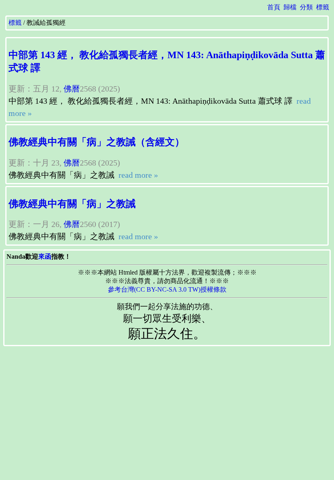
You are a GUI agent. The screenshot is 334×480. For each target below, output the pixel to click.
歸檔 (290, 7)
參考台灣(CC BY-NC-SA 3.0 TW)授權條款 (167, 289)
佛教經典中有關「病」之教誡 (72, 204)
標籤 (322, 7)
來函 (44, 256)
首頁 (273, 7)
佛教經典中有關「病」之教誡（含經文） (97, 142)
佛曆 (72, 88)
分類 (306, 7)
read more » (137, 174)
